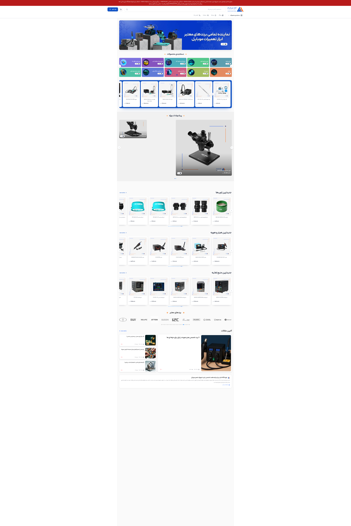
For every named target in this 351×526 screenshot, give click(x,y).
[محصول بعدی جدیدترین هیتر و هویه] (231, 250)
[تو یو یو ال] (217, 319)
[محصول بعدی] (212, 94)
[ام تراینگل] (196, 319)
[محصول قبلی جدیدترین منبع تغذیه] (119, 290)
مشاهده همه (122, 192)
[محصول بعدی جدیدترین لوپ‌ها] (231, 210)
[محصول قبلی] (120, 94)
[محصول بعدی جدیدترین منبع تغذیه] (231, 290)
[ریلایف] (154, 319)
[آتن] (165, 319)
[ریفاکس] (228, 319)
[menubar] (235, 15)
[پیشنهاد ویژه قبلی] (119, 147)
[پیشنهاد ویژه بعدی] (231, 147)
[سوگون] (175, 319)
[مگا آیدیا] (133, 319)
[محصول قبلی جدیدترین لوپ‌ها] (119, 210)
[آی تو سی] (186, 319)
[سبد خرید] (121, 9)
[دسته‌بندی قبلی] (119, 66)
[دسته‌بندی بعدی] (231, 66)
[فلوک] (207, 319)
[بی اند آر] (144, 319)
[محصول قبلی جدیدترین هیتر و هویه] (119, 250)
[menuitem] (235, 15)
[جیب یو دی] (123, 319)
